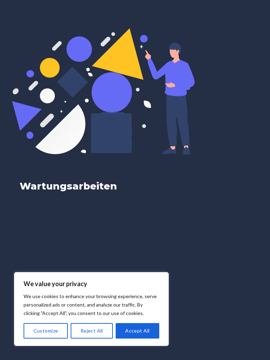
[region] (91, 309)
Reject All (92, 331)
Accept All (137, 331)
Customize (45, 331)
